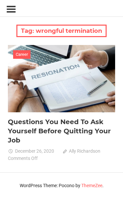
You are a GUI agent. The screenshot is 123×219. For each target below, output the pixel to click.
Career (22, 54)
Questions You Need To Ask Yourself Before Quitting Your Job (59, 131)
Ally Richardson (84, 151)
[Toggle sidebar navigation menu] (11, 9)
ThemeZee (91, 185)
